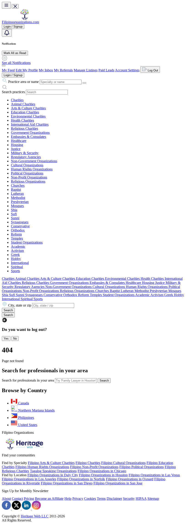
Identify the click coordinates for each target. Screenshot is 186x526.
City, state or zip (19, 305)
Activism (17, 250)
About (6, 498)
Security (129, 498)
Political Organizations (27, 173)
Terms (101, 498)
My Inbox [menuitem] (46, 70)
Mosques (17, 206)
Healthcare (18, 141)
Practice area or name (23, 82)
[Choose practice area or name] (84, 83)
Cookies (90, 498)
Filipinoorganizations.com (20, 22)
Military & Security (25, 153)
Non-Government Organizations (34, 161)
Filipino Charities (88, 463)
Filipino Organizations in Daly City (52, 475)
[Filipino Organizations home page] (24, 19)
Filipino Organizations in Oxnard (129, 479)
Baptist (16, 189)
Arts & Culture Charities (28, 108)
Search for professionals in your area (28, 380)
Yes (6, 338)
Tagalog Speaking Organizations (53, 471)
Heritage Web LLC (35, 516)
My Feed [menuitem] (8, 70)
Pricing (29, 498)
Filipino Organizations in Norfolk (81, 479)
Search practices (13, 92)
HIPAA (141, 498)
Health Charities (22, 120)
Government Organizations (30, 132)
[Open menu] (6, 5)
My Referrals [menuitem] (63, 70)
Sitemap (153, 498)
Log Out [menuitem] (152, 70)
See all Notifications (16, 63)
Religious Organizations (28, 181)
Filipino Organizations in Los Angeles (29, 479)
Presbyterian (20, 202)
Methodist (18, 198)
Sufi (14, 214)
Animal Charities (23, 104)
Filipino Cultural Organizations (123, 463)
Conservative (20, 226)
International (20, 263)
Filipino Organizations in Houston (103, 475)
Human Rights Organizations (32, 169)
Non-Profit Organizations (29, 177)
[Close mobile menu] (15, 6)
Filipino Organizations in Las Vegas (154, 475)
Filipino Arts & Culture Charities (51, 463)
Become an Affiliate (49, 498)
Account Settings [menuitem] (127, 70)
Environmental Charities (28, 116)
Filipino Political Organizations (141, 467)
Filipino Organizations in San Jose (117, 483)
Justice (15, 149)
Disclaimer (114, 498)
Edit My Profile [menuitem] (27, 70)
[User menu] (3, 65)
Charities (17, 100)
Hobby (16, 259)
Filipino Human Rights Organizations (42, 467)
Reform (16, 234)
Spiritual (17, 267)
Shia (14, 210)
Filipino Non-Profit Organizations (94, 467)
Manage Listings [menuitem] (86, 70)
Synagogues (19, 222)
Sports (15, 271)
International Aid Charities (30, 124)
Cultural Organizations (27, 165)
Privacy (77, 498)
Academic (18, 246)
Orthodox (18, 230)
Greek (15, 255)
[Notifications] (7, 33)
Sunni (15, 218)
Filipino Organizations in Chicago (102, 471)
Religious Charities (24, 128)
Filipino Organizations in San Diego (67, 483)
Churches (17, 185)
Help (67, 498)
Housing (17, 145)
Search (104, 380)
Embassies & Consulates (28, 137)
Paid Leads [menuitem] (106, 70)
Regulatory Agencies (26, 157)
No (15, 338)
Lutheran (17, 194)
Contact (17, 498)
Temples (17, 238)
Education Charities (25, 112)
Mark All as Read (15, 53)
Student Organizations (27, 242)
